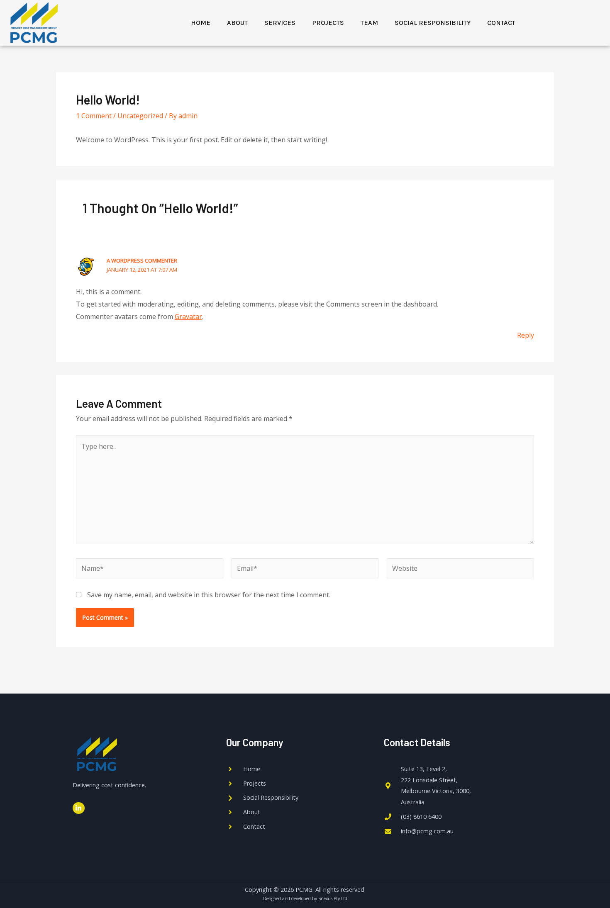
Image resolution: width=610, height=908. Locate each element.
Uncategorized (140, 115)
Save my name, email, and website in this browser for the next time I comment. (208, 594)
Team (369, 23)
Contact (501, 23)
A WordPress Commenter (142, 260)
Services (279, 23)
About (237, 23)
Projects (328, 23)
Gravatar (188, 316)
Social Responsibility (433, 23)
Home (200, 23)
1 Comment (94, 115)
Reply (525, 335)
